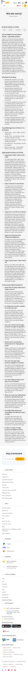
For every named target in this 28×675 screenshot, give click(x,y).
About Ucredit (6, 521)
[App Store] (6, 626)
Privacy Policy (19, 664)
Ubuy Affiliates (6, 533)
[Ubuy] (7, 3)
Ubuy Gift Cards (6, 524)
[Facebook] (3, 670)
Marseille (4, 584)
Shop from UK (16, 647)
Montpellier (5, 597)
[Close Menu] (1, 3)
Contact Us (5, 477)
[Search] (25, 5)
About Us (4, 474)
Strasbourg (5, 595)
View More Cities (7, 600)
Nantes (4, 592)
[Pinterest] (15, 670)
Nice (3, 589)
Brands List (5, 510)
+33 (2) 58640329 (9, 619)
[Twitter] (12, 670)
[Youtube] (9, 670)
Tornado (16, 30)
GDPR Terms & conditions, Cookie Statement (11, 530)
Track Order (5, 487)
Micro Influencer (6, 495)
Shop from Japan (7, 650)
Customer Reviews (7, 513)
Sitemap (4, 485)
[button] (16, 3)
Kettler (8, 30)
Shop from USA (7, 647)
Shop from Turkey (7, 656)
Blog (3, 526)
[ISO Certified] (17, 640)
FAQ (3, 518)
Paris (3, 579)
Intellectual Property (8, 482)
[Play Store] (16, 626)
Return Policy (5, 516)
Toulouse (4, 587)
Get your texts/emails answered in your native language (13, 612)
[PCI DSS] (5, 640)
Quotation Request (7, 479)
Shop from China (18, 654)
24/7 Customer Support (13, 608)
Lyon (3, 581)
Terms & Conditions (8, 664)
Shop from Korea (7, 654)
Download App (6, 508)
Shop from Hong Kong (8, 652)
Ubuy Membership (7, 498)
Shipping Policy (6, 493)
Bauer (23, 30)
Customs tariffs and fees (9, 490)
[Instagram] (6, 670)
